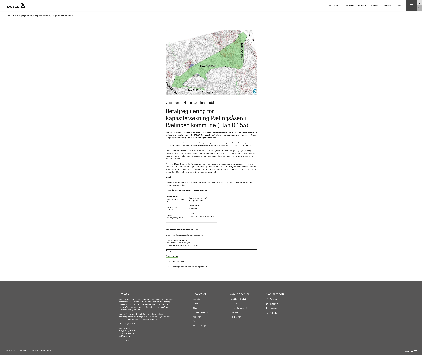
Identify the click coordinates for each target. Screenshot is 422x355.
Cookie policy (34, 350)
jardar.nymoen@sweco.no (176, 218)
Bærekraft (374, 5)
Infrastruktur (234, 312)
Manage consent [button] (46, 350)
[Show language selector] (419, 2)
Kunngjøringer (21, 16)
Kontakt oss (386, 5)
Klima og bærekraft (200, 312)
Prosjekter (350, 5)
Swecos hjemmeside (194, 137)
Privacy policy (23, 350)
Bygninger (233, 303)
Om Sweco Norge (199, 325)
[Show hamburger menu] (411, 5)
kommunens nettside (194, 235)
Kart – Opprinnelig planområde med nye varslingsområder (186, 267)
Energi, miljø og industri (238, 308)
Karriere (398, 5)
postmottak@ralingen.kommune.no (201, 216)
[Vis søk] (419, 8)
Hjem (8, 16)
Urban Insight (198, 308)
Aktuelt (361, 5)
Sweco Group (198, 299)
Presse (195, 321)
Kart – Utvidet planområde (175, 261)
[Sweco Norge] (16, 5)
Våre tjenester (334, 5)
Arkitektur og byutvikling (239, 299)
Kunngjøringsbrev (172, 256)
